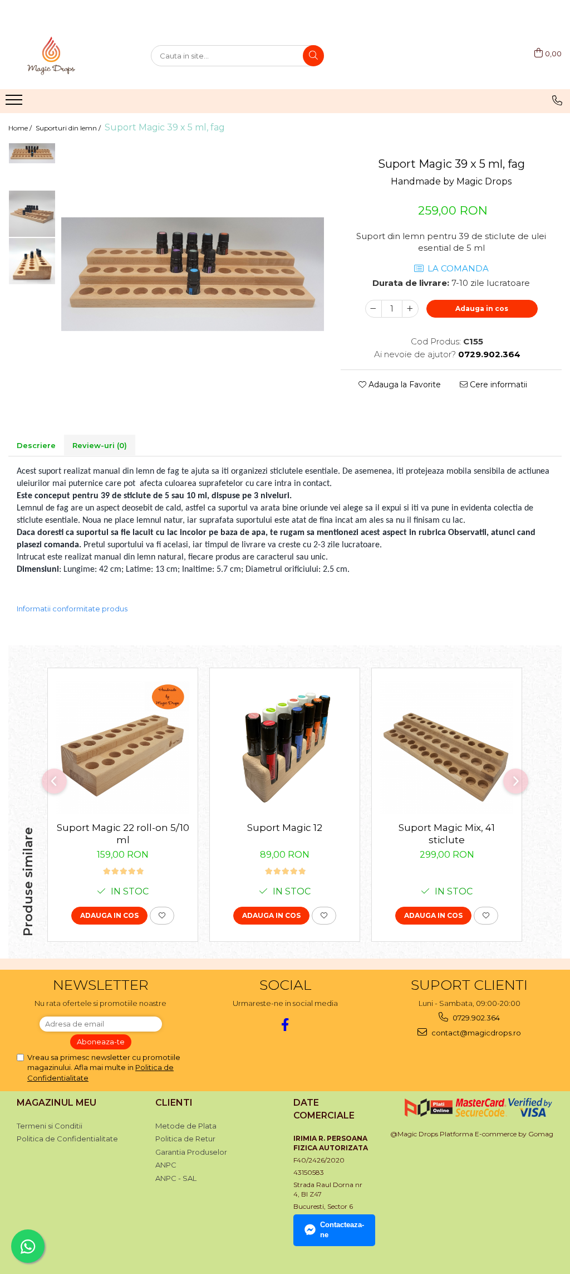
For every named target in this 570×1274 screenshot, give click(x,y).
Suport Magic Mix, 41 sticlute (447, 833)
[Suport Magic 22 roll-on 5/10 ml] (122, 747)
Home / (20, 128)
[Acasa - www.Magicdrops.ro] (64, 55)
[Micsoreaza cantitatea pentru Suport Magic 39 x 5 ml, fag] (373, 309)
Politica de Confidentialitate (67, 1138)
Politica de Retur (185, 1138)
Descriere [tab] (36, 445)
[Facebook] (285, 1024)
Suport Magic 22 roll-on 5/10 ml (123, 833)
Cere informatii (497, 385)
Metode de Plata (186, 1125)
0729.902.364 (475, 1017)
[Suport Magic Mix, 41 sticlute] (446, 747)
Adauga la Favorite (403, 385)
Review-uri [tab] (99, 445)
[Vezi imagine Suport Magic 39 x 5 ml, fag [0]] (32, 153)
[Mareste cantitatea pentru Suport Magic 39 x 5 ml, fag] (410, 309)
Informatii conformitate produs (72, 608)
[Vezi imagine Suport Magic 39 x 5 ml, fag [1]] (32, 214)
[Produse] (15, 103)
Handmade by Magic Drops (451, 181)
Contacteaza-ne (342, 1229)
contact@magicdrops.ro (475, 1032)
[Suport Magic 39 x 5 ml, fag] (192, 274)
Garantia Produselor (191, 1151)
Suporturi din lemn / (69, 128)
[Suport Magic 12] (284, 747)
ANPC (165, 1164)
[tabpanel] (192, 274)
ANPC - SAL (175, 1178)
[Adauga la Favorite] (162, 916)
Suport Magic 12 (284, 827)
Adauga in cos (481, 308)
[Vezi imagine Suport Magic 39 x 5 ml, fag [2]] (32, 261)
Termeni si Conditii (49, 1125)
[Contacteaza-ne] (557, 100)
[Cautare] (313, 55)
